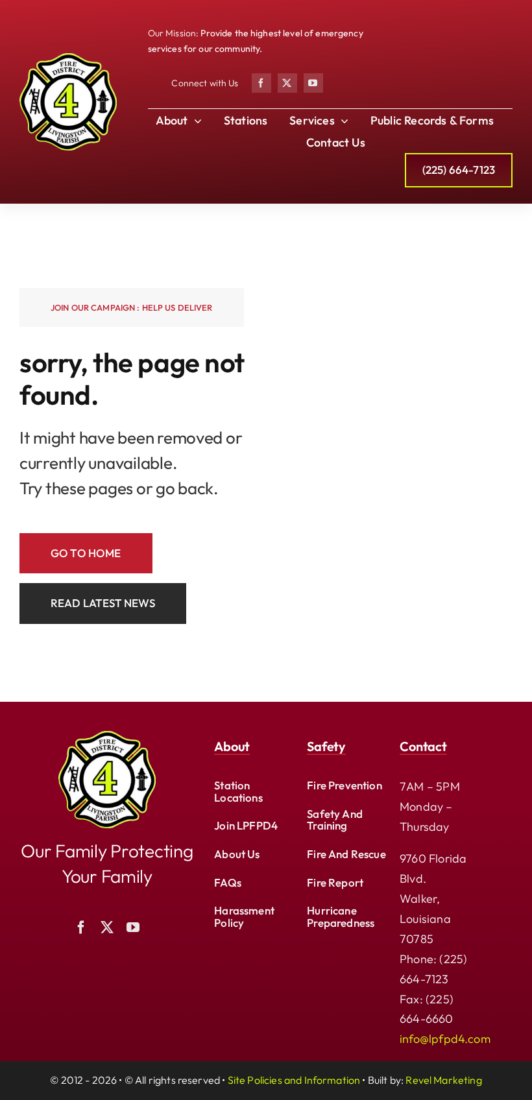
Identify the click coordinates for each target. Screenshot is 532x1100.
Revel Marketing (443, 1079)
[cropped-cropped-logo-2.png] (107, 736)
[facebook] (261, 83)
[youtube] (313, 83)
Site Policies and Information (294, 1079)
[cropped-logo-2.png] (68, 58)
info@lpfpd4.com (445, 1038)
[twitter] (287, 83)
